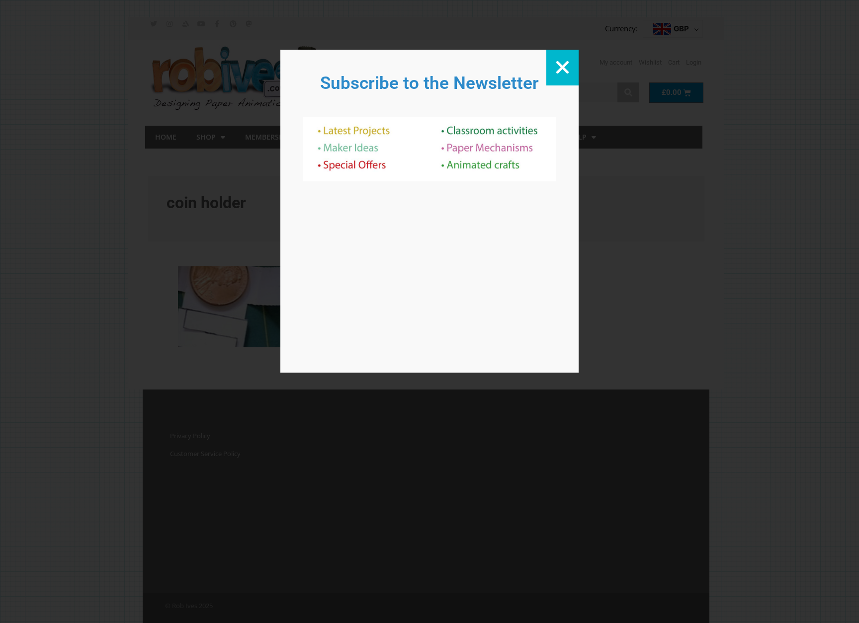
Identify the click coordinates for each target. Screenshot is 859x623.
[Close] (562, 67)
